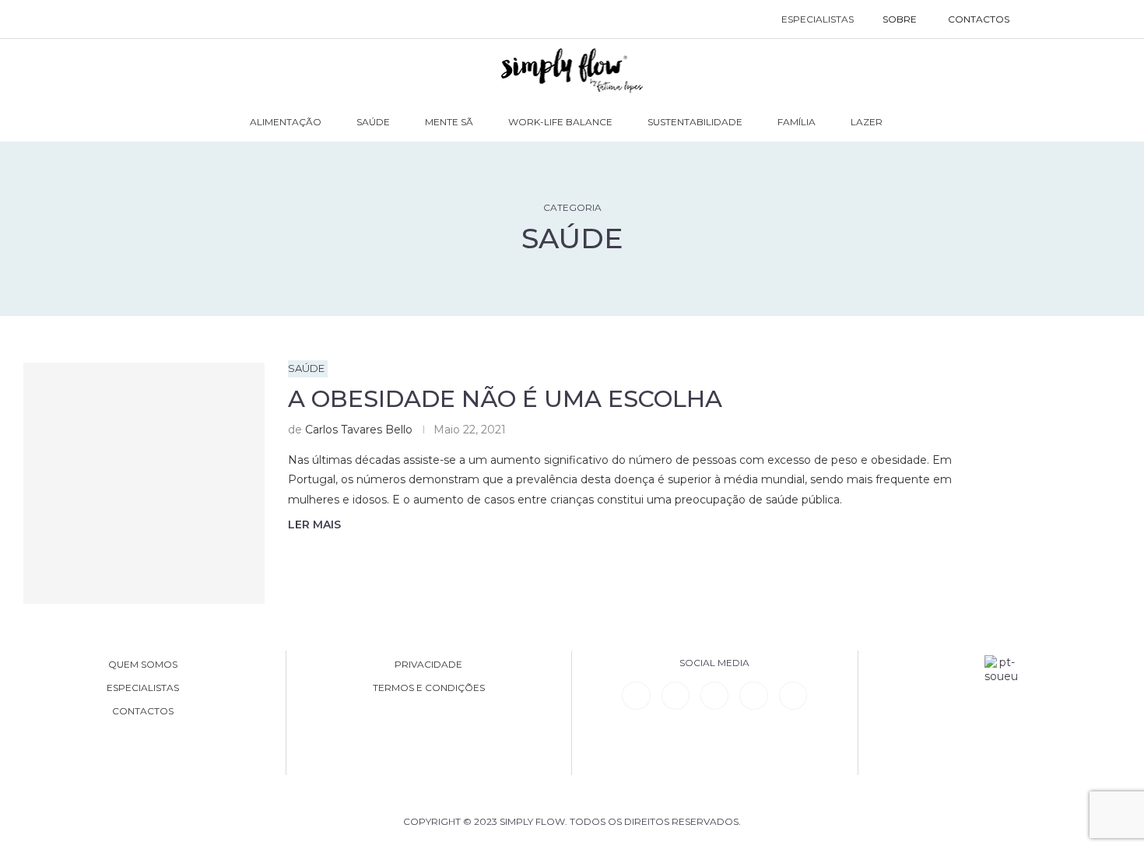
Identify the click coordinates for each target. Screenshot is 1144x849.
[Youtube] (753, 696)
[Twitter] (793, 696)
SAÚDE (373, 122)
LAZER (867, 122)
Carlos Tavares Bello (358, 430)
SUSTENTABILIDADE (694, 122)
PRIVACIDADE (428, 664)
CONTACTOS (978, 19)
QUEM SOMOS (142, 664)
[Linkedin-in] (636, 696)
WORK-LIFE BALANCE (560, 122)
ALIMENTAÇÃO (285, 122)
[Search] (1041, 19)
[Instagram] (714, 696)
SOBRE (900, 19)
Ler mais (314, 524)
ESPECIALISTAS (817, 19)
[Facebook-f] (675, 696)
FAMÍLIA (796, 122)
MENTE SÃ (449, 122)
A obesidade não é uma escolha (505, 398)
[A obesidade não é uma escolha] (144, 483)
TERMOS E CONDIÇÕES (429, 688)
